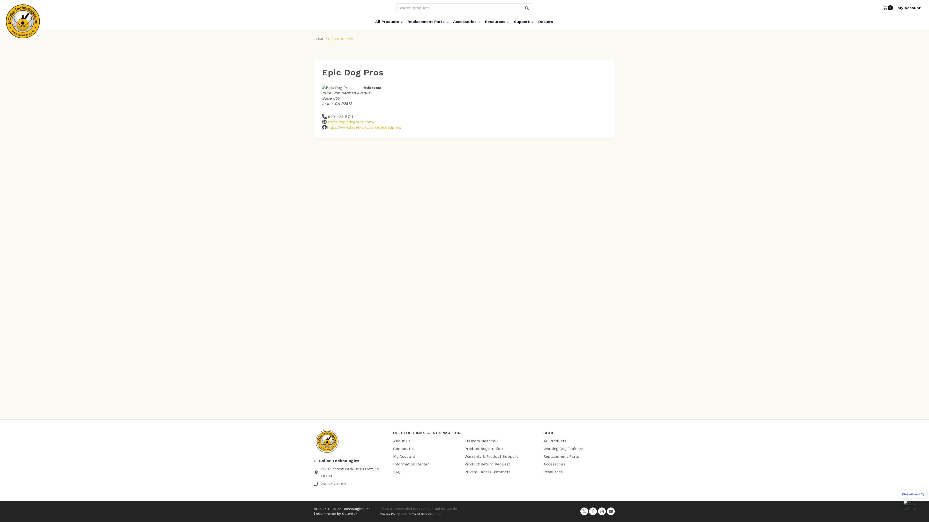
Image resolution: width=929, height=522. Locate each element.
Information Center (411, 464)
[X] (584, 511)
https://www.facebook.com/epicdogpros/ (364, 127)
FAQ (397, 472)
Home (319, 39)
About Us (402, 441)
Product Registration (483, 448)
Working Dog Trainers (563, 448)
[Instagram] (602, 511)
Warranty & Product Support (491, 456)
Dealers (545, 21)
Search (528, 8)
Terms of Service (419, 514)
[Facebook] (593, 511)
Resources (553, 472)
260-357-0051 (333, 484)
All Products (554, 441)
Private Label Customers (487, 472)
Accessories (554, 464)
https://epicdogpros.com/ (351, 122)
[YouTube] (611, 511)
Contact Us (403, 448)
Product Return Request (487, 464)
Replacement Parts (561, 456)
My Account (909, 8)
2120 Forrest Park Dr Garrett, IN (350, 469)
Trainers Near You (481, 441)
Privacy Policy (390, 514)
